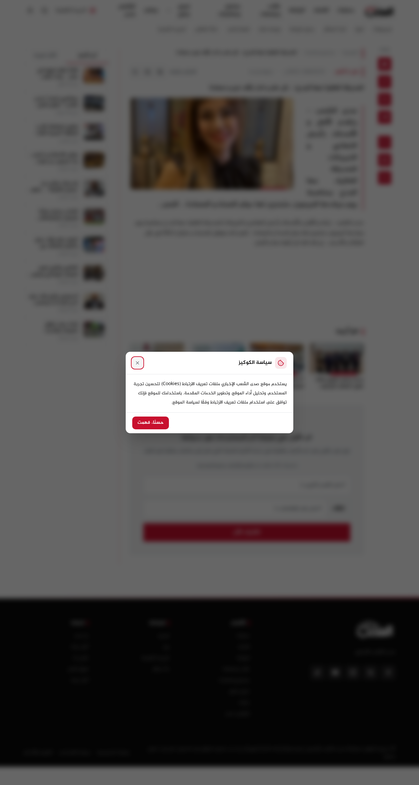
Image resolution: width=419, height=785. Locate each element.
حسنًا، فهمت (150, 423)
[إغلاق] (137, 363)
